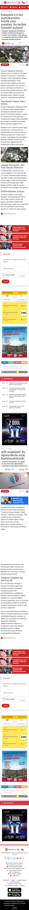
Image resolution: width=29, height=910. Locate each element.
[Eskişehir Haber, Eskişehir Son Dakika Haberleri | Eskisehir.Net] (14, 2)
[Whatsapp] (23, 858)
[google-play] (14, 895)
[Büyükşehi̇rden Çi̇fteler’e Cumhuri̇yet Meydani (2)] (14, 155)
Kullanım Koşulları (15, 882)
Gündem (23, 7)
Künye (13, 880)
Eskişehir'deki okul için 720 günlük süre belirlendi (16, 406)
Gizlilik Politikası (21, 880)
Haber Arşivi (15, 875)
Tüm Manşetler (16, 872)
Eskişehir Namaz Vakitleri (16, 866)
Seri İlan (5, 7)
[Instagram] (11, 858)
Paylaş (6, 64)
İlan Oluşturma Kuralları (12, 885)
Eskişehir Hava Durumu (15, 865)
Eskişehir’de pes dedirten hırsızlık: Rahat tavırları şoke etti (18, 383)
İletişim (23, 885)
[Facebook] (5, 858)
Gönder (5, 281)
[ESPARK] (14, 429)
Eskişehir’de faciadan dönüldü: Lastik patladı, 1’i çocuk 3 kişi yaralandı (17, 389)
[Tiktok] (20, 858)
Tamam (14, 908)
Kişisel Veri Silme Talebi (15, 884)
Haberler (3, 11)
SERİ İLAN (6, 880)
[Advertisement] (14, 546)
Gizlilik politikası (20, 905)
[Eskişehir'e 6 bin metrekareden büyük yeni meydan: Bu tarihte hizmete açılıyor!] (14, 54)
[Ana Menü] (2, 2)
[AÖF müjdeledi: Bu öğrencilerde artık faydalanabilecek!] (14, 480)
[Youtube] (17, 858)
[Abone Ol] (27, 65)
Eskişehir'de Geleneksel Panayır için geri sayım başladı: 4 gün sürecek (17, 396)
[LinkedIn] (14, 858)
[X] (8, 858)
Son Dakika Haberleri (15, 874)
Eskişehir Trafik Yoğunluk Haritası (16, 868)
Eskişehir (14, 7)
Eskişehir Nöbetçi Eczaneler (15, 863)
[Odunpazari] (14, 342)
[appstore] (14, 890)
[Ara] (26, 2)
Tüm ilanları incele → (22, 292)
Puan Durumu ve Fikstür (15, 870)
